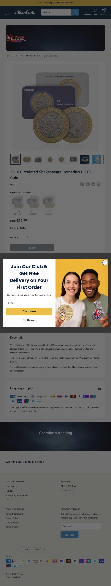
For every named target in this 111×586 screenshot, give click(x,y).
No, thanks (29, 320)
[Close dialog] (104, 262)
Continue (29, 311)
